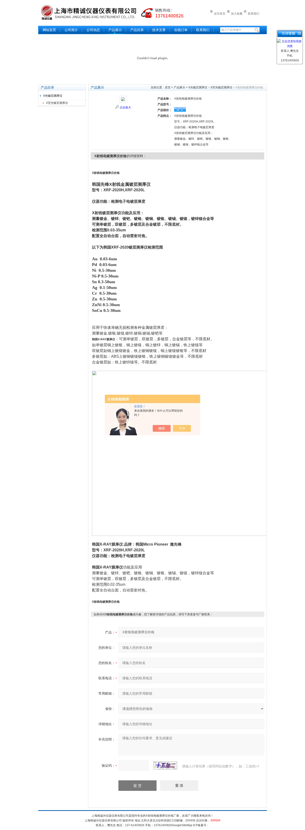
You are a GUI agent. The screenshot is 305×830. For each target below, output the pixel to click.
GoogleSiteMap (182, 825)
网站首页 (49, 30)
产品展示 (115, 30)
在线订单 (181, 30)
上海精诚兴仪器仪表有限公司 (115, 12)
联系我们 (253, 13)
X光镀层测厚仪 (52, 95)
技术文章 (159, 30)
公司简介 (71, 30)
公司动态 (93, 30)
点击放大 (125, 107)
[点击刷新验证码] (165, 765)
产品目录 (137, 30)
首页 (168, 87)
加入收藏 (236, 13)
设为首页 (219, 13)
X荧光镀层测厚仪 (57, 103)
